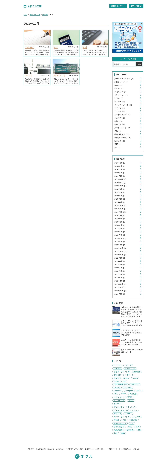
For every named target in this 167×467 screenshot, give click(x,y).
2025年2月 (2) (119, 199)
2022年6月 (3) (119, 265)
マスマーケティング (122, 417)
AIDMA (126, 378)
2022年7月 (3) (119, 261)
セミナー (117, 404)
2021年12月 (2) (120, 284)
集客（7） (118, 147)
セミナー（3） (120, 102)
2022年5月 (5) (119, 268)
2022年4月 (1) (119, 271)
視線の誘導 (118, 430)
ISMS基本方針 (112, 449)
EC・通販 (128, 388)
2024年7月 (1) (119, 215)
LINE (139, 391)
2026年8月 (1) (119, 163)
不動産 (116, 420)
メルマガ (136, 417)
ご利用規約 (60, 449)
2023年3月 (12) (120, 238)
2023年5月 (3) (119, 232)
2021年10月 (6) (120, 291)
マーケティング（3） (122, 115)
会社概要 (31, 449)
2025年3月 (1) (119, 196)
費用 (139, 430)
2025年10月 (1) (120, 186)
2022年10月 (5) (120, 255)
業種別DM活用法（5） (123, 138)
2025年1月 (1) (119, 202)
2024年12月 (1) (120, 206)
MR (115, 394)
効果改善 (136, 372)
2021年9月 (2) (119, 294)
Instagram (129, 391)
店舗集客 (117, 369)
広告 (55, 47)
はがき (116, 397)
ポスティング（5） (121, 82)
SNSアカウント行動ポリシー (95, 449)
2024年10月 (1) (120, 209)
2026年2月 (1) (119, 173)
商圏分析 (117, 375)
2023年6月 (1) (119, 228)
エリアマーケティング (122, 365)
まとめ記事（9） (121, 92)
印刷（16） (118, 121)
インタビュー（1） (121, 95)
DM (124, 381)
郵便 (115, 433)
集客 (123, 433)
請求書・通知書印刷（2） (124, 79)
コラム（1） (119, 98)
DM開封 (117, 388)
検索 (139, 64)
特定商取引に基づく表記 (74, 449)
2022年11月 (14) (120, 251)
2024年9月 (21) (120, 212)
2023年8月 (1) (119, 225)
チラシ (134, 410)
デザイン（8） (120, 108)
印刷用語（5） (120, 125)
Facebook (117, 391)
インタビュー (119, 400)
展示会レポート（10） (123, 128)
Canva (116, 381)
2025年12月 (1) (120, 179)
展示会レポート (59, 76)
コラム (130, 400)
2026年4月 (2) (119, 169)
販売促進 (130, 430)
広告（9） (118, 131)
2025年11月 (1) (120, 183)
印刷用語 (133, 420)
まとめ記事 (127, 397)
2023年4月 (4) (119, 235)
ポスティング (130, 369)
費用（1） (118, 144)
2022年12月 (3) (120, 248)
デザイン (28, 76)
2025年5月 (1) (119, 192)
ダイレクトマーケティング (124, 407)
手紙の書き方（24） (122, 134)
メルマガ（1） (120, 118)
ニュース (128, 414)
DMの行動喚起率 (120, 384)
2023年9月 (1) (119, 222)
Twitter (123, 394)
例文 (125, 420)
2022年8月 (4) (119, 258)
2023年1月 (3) (119, 245)
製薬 (137, 427)
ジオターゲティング (122, 372)
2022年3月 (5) (119, 274)
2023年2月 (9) (119, 242)
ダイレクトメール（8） (123, 105)
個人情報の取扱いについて (45, 449)
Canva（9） (119, 85)
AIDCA (116, 378)
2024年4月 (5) (119, 219)
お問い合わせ (136, 6)
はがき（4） (119, 88)
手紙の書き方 (29, 47)
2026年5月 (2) (119, 166)
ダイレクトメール (121, 410)
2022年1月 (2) (119, 281)
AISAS (135, 378)
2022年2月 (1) (119, 278)
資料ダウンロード (118, 6)
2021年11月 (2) (120, 287)
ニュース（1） (120, 111)
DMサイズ (135, 384)
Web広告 (133, 394)
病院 (130, 427)
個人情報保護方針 (125, 449)
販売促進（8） (120, 141)
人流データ (129, 375)
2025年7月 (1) (119, 189)
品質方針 (136, 449)
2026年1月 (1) (119, 176)
